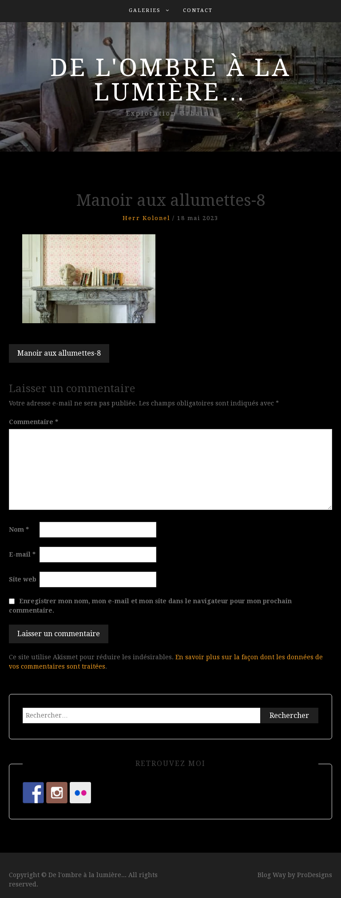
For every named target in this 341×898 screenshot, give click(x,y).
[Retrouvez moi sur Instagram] (56, 792)
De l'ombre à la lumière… (170, 79)
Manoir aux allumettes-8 (59, 353)
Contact (198, 10)
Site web (22, 579)
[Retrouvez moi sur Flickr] (80, 792)
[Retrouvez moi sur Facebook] (33, 792)
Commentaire (33, 421)
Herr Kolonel (146, 218)
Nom (19, 529)
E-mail (22, 554)
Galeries (145, 10)
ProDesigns (314, 874)
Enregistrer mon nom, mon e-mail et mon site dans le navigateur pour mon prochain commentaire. (150, 605)
